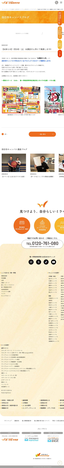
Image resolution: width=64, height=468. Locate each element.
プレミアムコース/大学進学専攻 (9, 355)
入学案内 (25, 403)
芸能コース (4, 373)
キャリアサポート (6, 296)
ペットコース (4, 384)
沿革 (2, 280)
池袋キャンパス (53, 334)
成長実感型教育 (4, 289)
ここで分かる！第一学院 (8, 273)
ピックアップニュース (29, 408)
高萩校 (50, 300)
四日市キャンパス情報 (22, 33)
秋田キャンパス (53, 283)
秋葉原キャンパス (53, 323)
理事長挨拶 (4, 276)
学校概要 (3, 278)
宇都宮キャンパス (53, 298)
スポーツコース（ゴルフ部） (8, 377)
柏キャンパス (52, 312)
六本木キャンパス (53, 327)
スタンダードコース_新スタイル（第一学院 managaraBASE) (17, 353)
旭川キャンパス (53, 278)
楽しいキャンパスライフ (7, 285)
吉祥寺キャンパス (53, 337)
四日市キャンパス (20, 9)
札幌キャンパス (53, 281)
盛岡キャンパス (53, 285)
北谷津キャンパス (53, 316)
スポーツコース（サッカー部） (9, 375)
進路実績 (25, 400)
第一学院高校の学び (6, 287)
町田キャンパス (53, 332)
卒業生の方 (43, 405)
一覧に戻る (42, 134)
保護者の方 (5, 408)
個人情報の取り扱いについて (41, 420)
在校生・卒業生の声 (8, 400)
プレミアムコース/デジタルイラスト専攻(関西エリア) (15, 371)
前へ (6, 134)
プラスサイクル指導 (5, 291)
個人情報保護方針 (26, 420)
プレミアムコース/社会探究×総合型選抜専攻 (13, 357)
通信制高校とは (45, 400)
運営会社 (16, 420)
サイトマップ (8, 420)
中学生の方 (5, 403)
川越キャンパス (53, 307)
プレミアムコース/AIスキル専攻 (9, 364)
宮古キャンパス (53, 287)
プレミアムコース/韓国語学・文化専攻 (11, 362)
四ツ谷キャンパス (53, 321)
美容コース (4, 382)
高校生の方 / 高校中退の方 (10, 405)
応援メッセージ (5, 282)
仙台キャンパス (53, 290)
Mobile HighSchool (6, 392)
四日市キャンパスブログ (30, 9)
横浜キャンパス (53, 339)
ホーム (3, 9)
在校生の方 (43, 403)
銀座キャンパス (53, 318)
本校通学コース (5, 386)
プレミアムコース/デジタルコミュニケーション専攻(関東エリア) (18, 368)
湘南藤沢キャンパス (54, 341)
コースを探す (5, 345)
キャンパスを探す (10, 9)
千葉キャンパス (53, 314)
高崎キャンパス (53, 303)
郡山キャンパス (53, 292)
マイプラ (3, 293)
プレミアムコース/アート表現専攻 (10, 366)
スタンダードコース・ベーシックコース (11, 350)
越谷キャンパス (53, 309)
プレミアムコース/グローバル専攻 (10, 359)
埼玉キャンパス (53, 305)
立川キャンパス (53, 330)
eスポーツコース (5, 380)
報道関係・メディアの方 (47, 408)
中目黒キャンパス (53, 325)
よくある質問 (26, 405)
